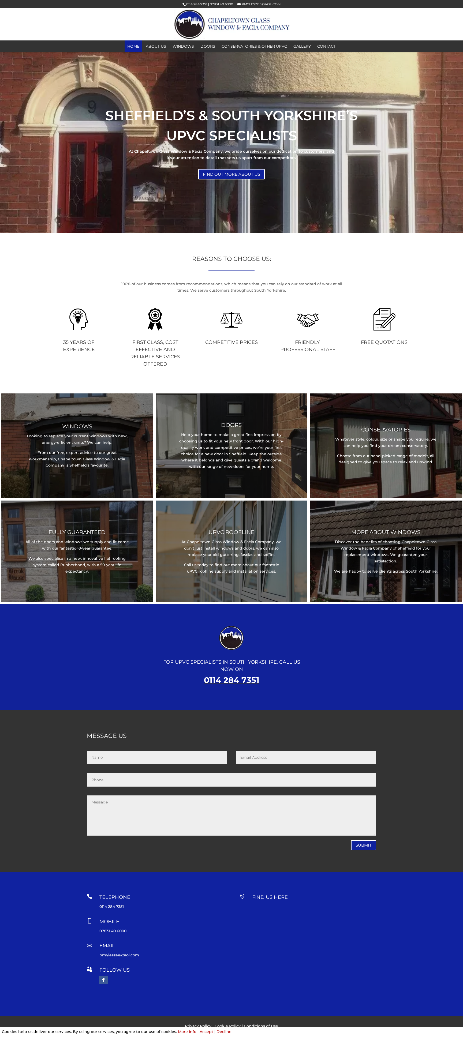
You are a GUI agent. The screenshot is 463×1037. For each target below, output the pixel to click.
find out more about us (231, 174)
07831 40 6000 (221, 4)
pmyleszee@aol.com (119, 955)
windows (183, 46)
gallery (302, 46)
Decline (224, 1031)
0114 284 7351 (196, 4)
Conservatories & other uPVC (254, 46)
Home (133, 46)
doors (207, 46)
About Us (156, 46)
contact (326, 46)
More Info (187, 1031)
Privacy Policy (198, 1026)
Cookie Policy (228, 1026)
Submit (364, 845)
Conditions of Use (261, 1026)
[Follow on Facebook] (103, 980)
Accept (206, 1031)
